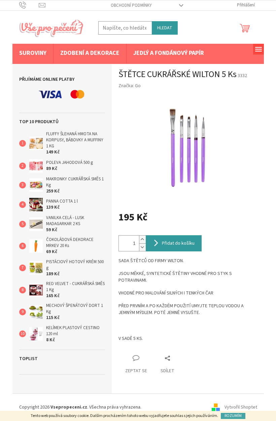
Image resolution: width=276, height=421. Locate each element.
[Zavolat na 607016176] (29, 5)
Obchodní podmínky (131, 5)
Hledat (164, 28)
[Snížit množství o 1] (142, 247)
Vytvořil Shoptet (241, 407)
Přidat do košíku (178, 243)
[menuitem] (32, 53)
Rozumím (233, 416)
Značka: (129, 85)
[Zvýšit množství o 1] (142, 239)
